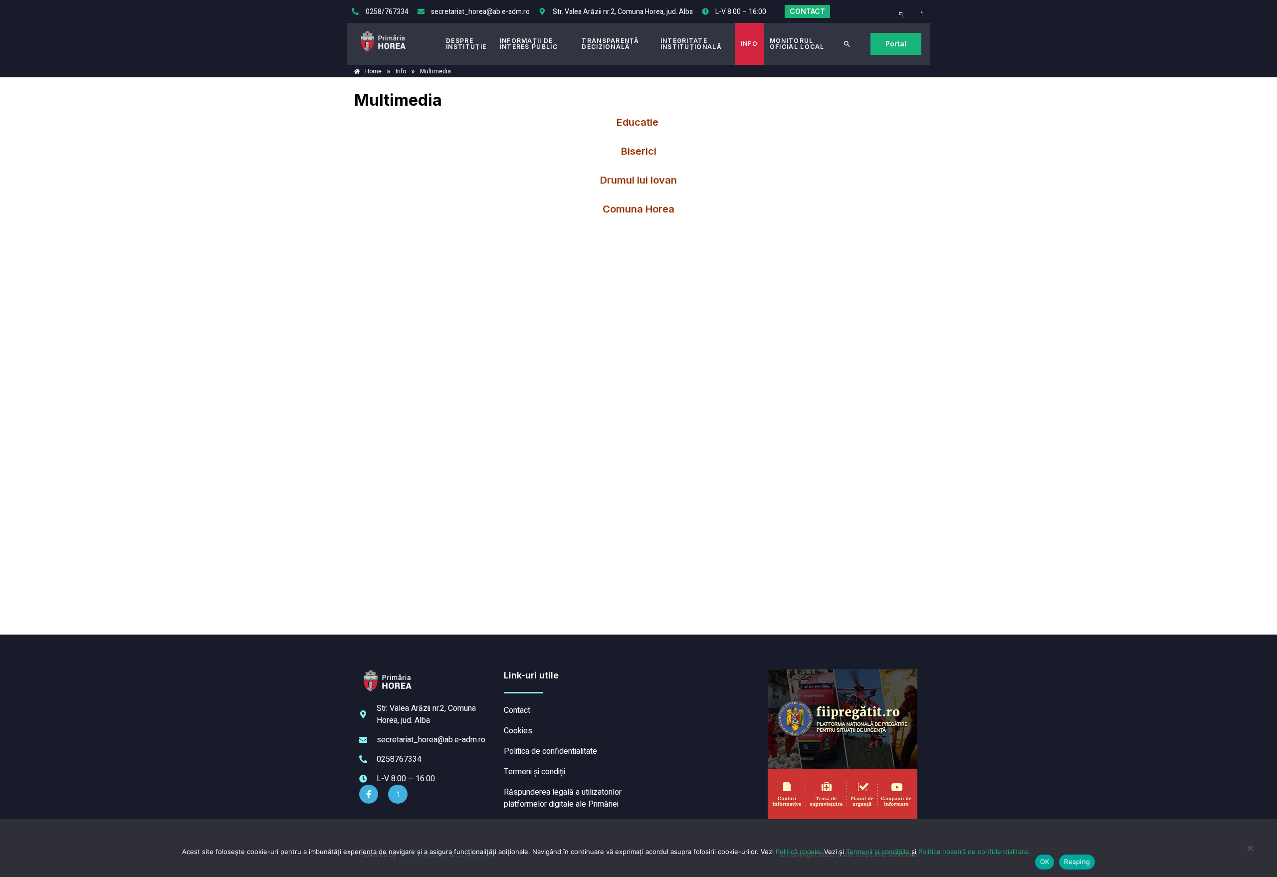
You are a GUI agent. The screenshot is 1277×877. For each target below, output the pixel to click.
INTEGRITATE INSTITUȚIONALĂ (691, 43)
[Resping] (1250, 853)
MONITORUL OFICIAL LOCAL (797, 43)
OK (1045, 862)
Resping (1077, 862)
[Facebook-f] (368, 794)
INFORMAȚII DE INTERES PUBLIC (529, 43)
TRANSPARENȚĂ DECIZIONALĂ (610, 43)
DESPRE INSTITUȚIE (466, 43)
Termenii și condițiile (877, 852)
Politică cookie (798, 852)
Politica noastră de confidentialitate (973, 852)
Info (749, 43)
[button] (847, 44)
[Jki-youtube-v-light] (397, 794)
